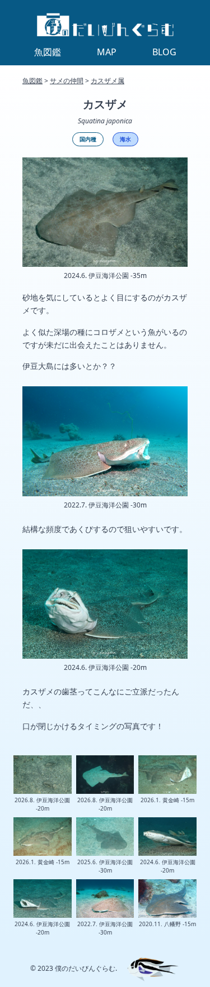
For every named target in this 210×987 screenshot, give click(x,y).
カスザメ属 (107, 80)
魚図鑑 (32, 80)
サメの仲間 (66, 80)
